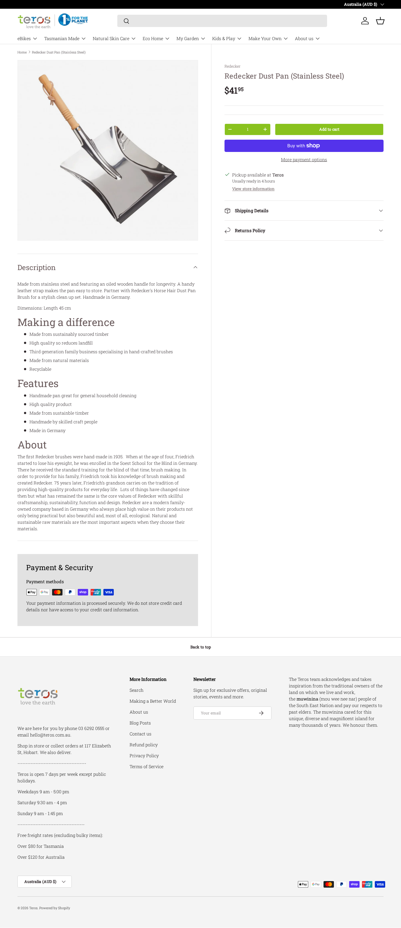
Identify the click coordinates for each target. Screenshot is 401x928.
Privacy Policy (144, 755)
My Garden (187, 38)
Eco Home (153, 38)
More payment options (304, 159)
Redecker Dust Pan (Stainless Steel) (59, 52)
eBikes (24, 38)
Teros (33, 908)
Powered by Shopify (54, 908)
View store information (253, 188)
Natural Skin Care (111, 38)
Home (22, 52)
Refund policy (144, 744)
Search (136, 690)
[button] (380, 21)
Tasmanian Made (61, 38)
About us (304, 38)
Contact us (140, 734)
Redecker (233, 66)
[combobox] (222, 21)
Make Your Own (265, 38)
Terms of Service (146, 766)
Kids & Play (223, 38)
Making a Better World (153, 701)
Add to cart (329, 129)
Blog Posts (140, 723)
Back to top (200, 646)
